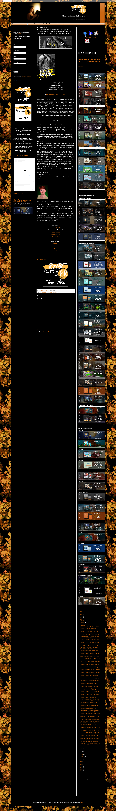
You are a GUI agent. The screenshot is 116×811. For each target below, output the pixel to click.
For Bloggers (59, 23)
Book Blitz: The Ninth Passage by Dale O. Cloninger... (90, 744)
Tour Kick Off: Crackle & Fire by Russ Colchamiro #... (89, 721)
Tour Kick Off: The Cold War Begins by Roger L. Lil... (89, 707)
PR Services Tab (88, 65)
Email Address (16, 50)
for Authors (19, 33)
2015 (81, 766)
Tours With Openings (50, 23)
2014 (81, 767)
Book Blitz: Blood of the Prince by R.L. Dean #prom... (90, 658)
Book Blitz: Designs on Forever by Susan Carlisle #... (90, 659)
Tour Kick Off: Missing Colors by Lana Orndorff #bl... (89, 680)
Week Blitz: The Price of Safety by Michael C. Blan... (89, 656)
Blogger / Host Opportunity (26, 76)
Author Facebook (55, 232)
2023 (81, 614)
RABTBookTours (18, 188)
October (82, 623)
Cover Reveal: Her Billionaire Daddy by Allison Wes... (90, 716)
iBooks (55, 250)
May (81, 751)
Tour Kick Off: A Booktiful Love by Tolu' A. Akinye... (89, 741)
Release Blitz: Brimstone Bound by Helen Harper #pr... (90, 740)
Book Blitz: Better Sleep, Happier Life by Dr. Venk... (89, 732)
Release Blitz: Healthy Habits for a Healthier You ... (89, 735)
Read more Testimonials (23, 155)
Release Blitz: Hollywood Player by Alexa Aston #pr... (90, 696)
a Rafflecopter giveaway (41, 259)
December (83, 620)
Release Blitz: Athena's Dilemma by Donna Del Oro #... (90, 713)
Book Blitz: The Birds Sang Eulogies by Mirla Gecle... (90, 637)
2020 (81, 619)
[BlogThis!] (51, 290)
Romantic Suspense (54, 292)
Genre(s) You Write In (17, 62)
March (82, 754)
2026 (81, 609)
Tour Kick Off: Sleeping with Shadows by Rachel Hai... (90, 664)
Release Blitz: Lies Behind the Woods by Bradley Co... (90, 711)
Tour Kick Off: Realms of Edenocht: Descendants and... (90, 727)
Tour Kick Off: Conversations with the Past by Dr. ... (89, 647)
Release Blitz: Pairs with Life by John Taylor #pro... (89, 699)
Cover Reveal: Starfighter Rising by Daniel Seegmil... (90, 738)
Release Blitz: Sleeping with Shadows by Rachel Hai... (90, 672)
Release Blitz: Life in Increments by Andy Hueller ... (89, 674)
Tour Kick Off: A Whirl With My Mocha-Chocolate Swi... (90, 702)
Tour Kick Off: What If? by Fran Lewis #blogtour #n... (89, 722)
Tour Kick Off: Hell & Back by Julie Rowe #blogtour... (89, 670)
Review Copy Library (33, 23)
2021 (81, 617)
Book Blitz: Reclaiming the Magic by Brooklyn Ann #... (90, 733)
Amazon (55, 243)
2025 (81, 611)
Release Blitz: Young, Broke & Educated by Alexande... (90, 677)
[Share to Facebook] (53, 290)
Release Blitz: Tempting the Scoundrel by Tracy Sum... (90, 669)
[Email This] (49, 290)
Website (15, 56)
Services (25, 23)
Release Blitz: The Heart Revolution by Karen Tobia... (90, 639)
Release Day (49, 292)
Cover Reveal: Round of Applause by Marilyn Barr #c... (90, 667)
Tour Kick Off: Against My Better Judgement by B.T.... (89, 681)
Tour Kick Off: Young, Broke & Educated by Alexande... (90, 666)
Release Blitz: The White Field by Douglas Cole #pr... (90, 691)
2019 (81, 759)
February (82, 756)
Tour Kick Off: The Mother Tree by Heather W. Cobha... (90, 645)
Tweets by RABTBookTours (18, 193)
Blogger (81, 802)
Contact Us (41, 23)
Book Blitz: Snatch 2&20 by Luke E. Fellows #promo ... (90, 644)
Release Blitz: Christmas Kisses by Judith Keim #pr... (90, 631)
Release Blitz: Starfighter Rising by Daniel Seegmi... (89, 694)
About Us (19, 23)
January (82, 757)
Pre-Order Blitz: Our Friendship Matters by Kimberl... (89, 710)
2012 (81, 770)
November (83, 622)
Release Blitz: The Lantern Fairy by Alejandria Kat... (89, 626)
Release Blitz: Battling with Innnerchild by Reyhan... (89, 642)
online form (19, 29)
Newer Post (39, 329)
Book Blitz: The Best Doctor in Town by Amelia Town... (90, 634)
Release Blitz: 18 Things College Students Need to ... (90, 675)
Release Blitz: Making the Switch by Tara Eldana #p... (90, 678)
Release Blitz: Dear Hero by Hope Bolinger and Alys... (90, 655)
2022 (81, 616)
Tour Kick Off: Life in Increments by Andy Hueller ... (89, 650)
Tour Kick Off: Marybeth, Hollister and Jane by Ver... (89, 648)
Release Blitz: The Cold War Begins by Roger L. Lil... (90, 718)
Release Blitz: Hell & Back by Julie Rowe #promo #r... (90, 686)
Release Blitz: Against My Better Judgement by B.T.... (90, 697)
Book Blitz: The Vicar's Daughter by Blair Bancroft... (89, 689)
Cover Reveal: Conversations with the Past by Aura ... (90, 743)
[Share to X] (52, 290)
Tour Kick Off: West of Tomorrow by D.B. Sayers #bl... (89, 730)
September (83, 625)
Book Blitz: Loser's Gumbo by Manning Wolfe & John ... (90, 661)
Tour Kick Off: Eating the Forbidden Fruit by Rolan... (89, 708)
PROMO (44, 292)
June (82, 749)
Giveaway (41, 292)
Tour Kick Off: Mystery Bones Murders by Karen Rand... (90, 703)
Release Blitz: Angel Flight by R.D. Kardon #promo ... (90, 719)
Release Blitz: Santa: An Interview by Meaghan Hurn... (90, 628)
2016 (81, 764)
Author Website (56, 227)
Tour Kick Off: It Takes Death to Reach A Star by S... (89, 724)
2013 (81, 769)
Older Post (72, 329)
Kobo (55, 248)
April (82, 753)
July (81, 748)
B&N (55, 246)
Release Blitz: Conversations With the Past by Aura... (90, 692)
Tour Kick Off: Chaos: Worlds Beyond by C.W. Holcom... (90, 729)
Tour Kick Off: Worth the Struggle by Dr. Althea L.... (89, 683)
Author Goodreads (55, 236)
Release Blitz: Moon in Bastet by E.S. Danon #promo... (90, 640)
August (82, 746)
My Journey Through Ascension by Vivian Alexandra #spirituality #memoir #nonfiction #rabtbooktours (22, 200)
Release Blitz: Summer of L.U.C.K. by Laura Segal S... (90, 700)
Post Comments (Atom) (46, 331)
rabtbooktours (26, 188)
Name (14, 44)
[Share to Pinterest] (54, 290)
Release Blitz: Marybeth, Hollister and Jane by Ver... (89, 653)
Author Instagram (55, 234)
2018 (81, 761)
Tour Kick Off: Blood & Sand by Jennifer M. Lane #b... (90, 705)
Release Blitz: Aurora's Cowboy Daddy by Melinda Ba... (90, 633)
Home (13, 23)
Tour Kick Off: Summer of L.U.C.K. (86, 685)
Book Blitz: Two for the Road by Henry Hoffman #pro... (90, 688)
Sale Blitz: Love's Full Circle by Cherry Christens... (89, 636)
